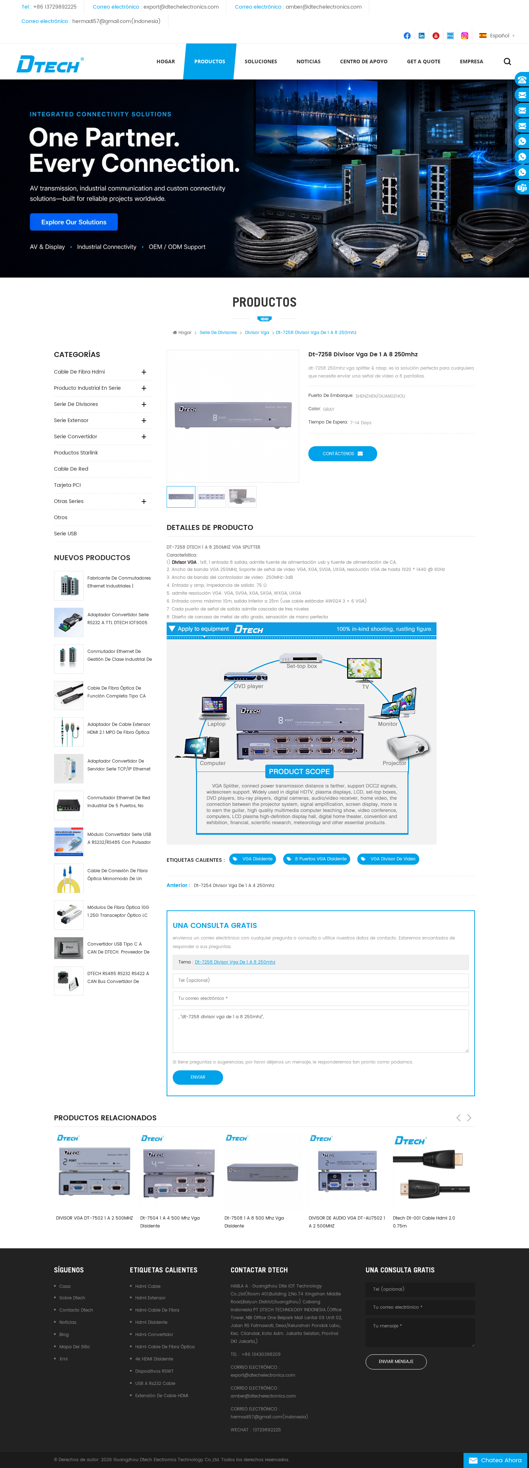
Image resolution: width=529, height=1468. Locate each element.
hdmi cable (147, 1286)
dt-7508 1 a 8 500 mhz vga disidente (252, 1222)
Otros (60, 517)
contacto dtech (76, 1310)
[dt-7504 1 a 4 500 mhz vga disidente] (176, 1172)
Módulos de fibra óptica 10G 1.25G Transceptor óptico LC (118, 911)
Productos (209, 61)
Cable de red (71, 469)
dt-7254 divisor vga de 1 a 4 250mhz (234, 885)
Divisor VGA (183, 562)
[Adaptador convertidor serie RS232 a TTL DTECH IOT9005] (68, 622)
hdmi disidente (151, 1322)
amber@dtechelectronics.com (324, 7)
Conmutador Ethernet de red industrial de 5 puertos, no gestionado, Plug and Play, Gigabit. (118, 802)
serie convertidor (75, 437)
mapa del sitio (74, 1347)
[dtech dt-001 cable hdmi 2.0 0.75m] (429, 1172)
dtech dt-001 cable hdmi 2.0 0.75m (422, 1222)
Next (469, 1117)
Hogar (166, 61)
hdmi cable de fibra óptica (165, 1347)
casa (65, 1286)
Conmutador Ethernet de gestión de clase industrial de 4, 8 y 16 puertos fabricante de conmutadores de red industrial (119, 656)
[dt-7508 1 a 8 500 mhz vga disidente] (260, 1172)
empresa (471, 61)
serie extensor (71, 420)
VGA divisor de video (392, 859)
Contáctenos (338, 454)
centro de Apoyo (364, 61)
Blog (64, 1334)
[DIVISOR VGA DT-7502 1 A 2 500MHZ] (92, 1172)
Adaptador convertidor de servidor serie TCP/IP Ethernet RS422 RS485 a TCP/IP (118, 765)
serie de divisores (76, 404)
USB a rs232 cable (155, 1383)
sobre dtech (72, 1298)
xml (63, 1359)
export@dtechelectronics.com (181, 7)
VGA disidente (256, 859)
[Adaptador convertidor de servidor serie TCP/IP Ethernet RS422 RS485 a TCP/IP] (68, 768)
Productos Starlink (76, 453)
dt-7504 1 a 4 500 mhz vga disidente (168, 1222)
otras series (68, 501)
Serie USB (65, 534)
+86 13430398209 (261, 1354)
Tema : (226, 962)
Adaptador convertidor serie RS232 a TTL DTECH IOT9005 (118, 619)
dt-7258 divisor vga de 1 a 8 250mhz (235, 962)
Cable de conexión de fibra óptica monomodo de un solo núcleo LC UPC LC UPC (117, 875)
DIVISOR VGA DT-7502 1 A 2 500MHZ (92, 1218)
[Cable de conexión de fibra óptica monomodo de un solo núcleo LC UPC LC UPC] (68, 878)
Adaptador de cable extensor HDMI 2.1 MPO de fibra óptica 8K (118, 729)
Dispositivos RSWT (154, 1371)
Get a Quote (423, 61)
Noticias (309, 61)
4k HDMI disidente (154, 1359)
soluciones (261, 61)
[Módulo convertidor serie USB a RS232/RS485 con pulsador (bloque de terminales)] (68, 842)
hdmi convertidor (154, 1334)
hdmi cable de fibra (157, 1310)
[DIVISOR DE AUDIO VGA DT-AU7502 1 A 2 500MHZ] (345, 1172)
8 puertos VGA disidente (321, 859)
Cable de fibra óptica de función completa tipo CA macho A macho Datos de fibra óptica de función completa (116, 692)
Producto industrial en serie (87, 388)
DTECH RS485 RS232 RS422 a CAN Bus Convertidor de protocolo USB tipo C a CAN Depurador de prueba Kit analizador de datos (118, 978)
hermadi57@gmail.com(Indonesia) (116, 21)
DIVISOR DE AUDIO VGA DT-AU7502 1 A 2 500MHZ (345, 1222)
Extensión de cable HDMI (161, 1395)
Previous (458, 1117)
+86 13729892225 (55, 7)
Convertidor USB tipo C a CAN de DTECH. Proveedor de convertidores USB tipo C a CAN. (118, 948)
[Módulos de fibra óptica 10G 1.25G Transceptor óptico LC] (68, 915)
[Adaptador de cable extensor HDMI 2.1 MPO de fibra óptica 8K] (68, 732)
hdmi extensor (150, 1298)
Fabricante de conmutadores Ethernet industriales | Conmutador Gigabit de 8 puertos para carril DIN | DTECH (119, 582)
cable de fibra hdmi (79, 372)
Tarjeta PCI (67, 485)
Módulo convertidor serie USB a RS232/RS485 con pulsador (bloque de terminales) (119, 839)
